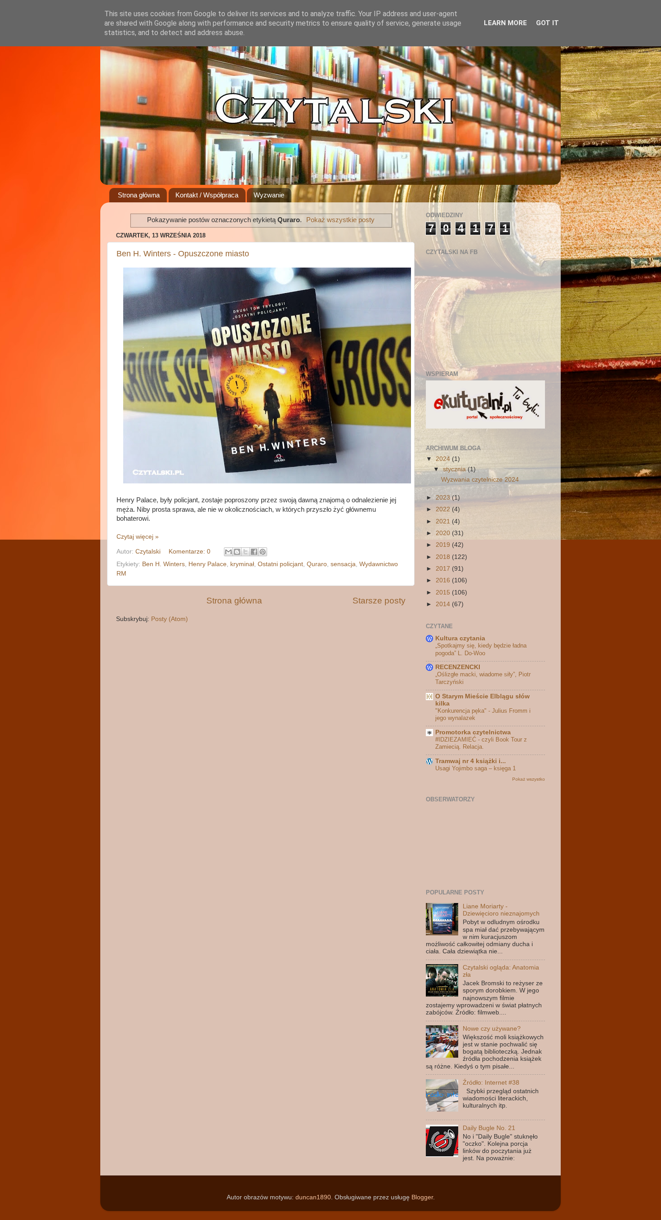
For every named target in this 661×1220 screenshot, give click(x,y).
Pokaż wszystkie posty (340, 219)
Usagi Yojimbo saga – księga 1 (475, 768)
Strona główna (139, 195)
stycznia (455, 469)
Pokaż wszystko (528, 779)
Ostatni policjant (280, 564)
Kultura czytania (460, 638)
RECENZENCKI (457, 667)
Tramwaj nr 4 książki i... (470, 761)
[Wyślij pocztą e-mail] (228, 551)
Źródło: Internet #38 (491, 1082)
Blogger (422, 1197)
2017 (444, 568)
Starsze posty (379, 600)
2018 (444, 557)
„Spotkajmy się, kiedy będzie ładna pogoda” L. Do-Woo (481, 649)
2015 (444, 592)
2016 (444, 580)
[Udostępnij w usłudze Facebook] (254, 551)
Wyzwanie (269, 195)
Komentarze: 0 (190, 551)
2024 (444, 459)
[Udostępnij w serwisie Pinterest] (262, 551)
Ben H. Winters (163, 564)
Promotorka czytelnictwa (473, 732)
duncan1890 (313, 1197)
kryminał (242, 564)
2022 (444, 509)
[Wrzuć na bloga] (236, 551)
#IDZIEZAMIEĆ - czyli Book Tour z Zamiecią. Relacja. (481, 743)
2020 (444, 533)
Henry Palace (207, 564)
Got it (547, 23)
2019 (444, 544)
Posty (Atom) (169, 619)
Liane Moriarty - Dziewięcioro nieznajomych (501, 910)
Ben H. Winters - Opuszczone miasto (182, 253)
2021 (444, 521)
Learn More (505, 23)
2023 (444, 497)
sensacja (343, 564)
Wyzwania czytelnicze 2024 (480, 479)
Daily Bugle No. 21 (489, 1128)
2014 (444, 604)
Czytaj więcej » (137, 536)
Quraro (317, 564)
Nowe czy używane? (492, 1028)
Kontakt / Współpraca (206, 195)
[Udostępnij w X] (245, 551)
